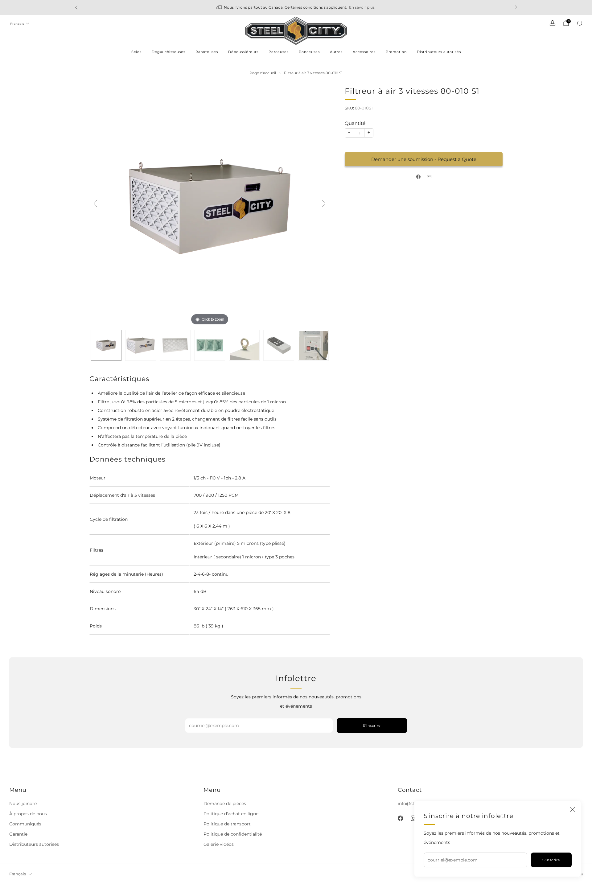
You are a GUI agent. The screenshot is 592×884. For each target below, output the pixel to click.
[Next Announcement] (516, 7)
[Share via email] (429, 177)
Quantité (355, 123)
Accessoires (364, 52)
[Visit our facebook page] (400, 818)
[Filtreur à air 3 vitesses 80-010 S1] (106, 345)
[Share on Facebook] (418, 177)
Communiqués (25, 824)
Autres (336, 52)
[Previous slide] (95, 203)
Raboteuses (206, 52)
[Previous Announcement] (76, 7)
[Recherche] (580, 23)
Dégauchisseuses (168, 52)
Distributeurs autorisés (439, 52)
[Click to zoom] (209, 206)
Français (17, 23)
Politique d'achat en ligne (231, 813)
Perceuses (279, 52)
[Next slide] (324, 203)
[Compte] (552, 23)
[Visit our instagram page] (413, 818)
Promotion (396, 52)
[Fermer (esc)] (572, 809)
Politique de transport (227, 824)
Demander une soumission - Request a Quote (423, 159)
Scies (136, 52)
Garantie (18, 834)
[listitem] (296, 7)
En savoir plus (362, 7)
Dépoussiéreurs (243, 52)
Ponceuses (309, 52)
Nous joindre (23, 803)
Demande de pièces (225, 803)
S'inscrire (551, 860)
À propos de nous (28, 813)
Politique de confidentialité (233, 834)
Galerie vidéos (219, 844)
